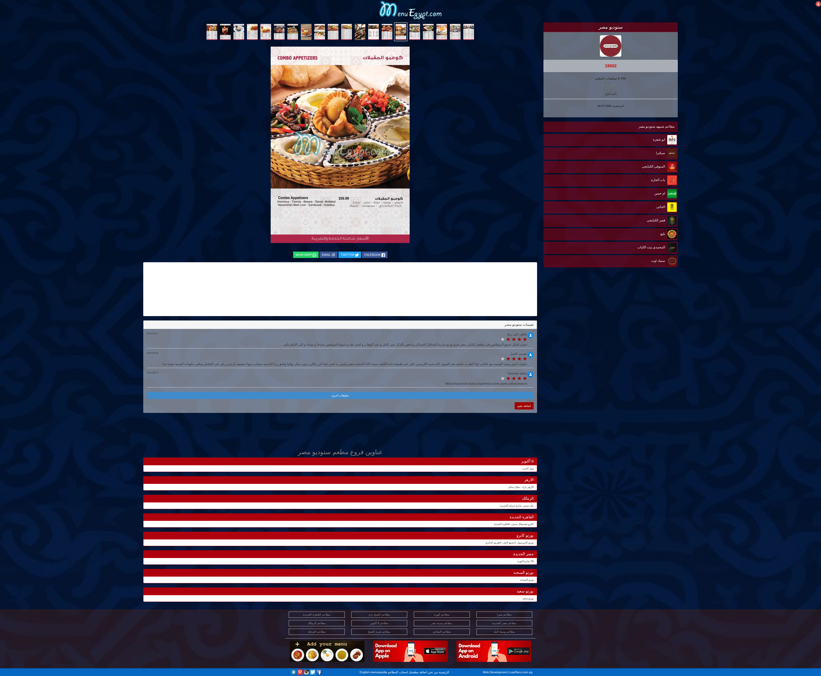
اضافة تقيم (524, 406)
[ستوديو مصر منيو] (468, 31)
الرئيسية (444, 672)
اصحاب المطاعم (398, 672)
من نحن (433, 672)
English (364, 672)
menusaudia (378, 672)
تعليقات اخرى (340, 395)
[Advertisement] (651, 333)
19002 (611, 65)
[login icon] (818, 4)
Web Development (496, 672)
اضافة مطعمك (418, 672)
